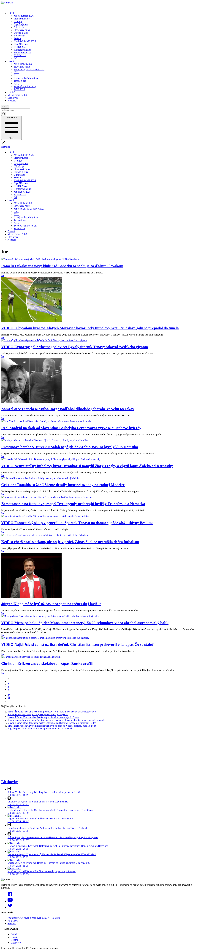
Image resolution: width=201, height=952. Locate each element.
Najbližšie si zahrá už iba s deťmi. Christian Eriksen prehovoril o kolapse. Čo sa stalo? (77, 644)
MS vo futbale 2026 (24, 15)
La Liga (18, 21)
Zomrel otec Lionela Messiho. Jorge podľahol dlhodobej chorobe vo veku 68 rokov (67, 409)
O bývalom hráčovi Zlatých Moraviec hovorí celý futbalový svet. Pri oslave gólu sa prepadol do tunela (90, 328)
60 (9, 695)
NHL (16, 72)
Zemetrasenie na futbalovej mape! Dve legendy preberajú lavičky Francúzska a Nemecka (73, 504)
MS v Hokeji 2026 (23, 64)
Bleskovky (13, 97)
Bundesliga (19, 35)
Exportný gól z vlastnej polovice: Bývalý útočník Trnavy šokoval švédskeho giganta (74, 347)
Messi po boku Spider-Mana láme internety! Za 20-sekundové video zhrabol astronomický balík (84, 623)
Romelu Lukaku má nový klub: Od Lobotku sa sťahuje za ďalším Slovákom (62, 266)
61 (9, 698)
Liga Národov (21, 44)
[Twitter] (10, 907)
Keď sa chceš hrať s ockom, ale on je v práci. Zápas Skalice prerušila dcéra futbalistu (70, 542)
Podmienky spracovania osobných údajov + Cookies (34, 918)
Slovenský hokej (22, 66)
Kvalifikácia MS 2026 (25, 41)
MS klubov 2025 (22, 52)
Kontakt (12, 100)
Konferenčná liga (22, 49)
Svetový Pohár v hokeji (25, 86)
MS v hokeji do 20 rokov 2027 (29, 69)
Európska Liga (21, 32)
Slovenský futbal (22, 30)
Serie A (17, 38)
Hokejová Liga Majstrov (26, 78)
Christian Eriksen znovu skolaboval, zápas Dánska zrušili (47, 663)
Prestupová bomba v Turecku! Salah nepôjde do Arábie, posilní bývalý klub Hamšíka (69, 447)
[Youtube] (10, 901)
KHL (16, 75)
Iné (15, 58)
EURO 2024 (20, 47)
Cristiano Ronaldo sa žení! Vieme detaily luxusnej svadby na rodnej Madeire (63, 485)
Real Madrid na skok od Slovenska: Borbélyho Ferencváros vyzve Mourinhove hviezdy (71, 428)
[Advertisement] (95, 755)
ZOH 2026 (19, 89)
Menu (11, 127)
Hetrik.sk (5, 146)
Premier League (22, 18)
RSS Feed (13, 920)
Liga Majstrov (21, 24)
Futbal (11, 13)
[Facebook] (10, 896)
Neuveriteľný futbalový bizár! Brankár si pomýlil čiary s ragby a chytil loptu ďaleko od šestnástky (87, 466)
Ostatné (11, 92)
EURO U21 (20, 55)
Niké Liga (19, 27)
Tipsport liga (20, 80)
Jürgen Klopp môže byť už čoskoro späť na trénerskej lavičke (51, 604)
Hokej (11, 61)
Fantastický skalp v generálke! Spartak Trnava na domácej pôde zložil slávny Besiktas (77, 523)
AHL (16, 83)
